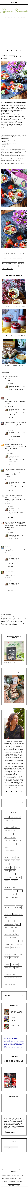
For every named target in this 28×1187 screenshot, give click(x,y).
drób (6, 917)
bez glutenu (8, 890)
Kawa (21, 840)
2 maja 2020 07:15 (15, 547)
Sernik (6, 870)
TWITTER (13, 1169)
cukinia (6, 900)
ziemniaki (18, 977)
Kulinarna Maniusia (14, 386)
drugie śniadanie (17, 914)
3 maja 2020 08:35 (18, 572)
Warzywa (7, 880)
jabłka (18, 924)
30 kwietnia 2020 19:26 (16, 495)
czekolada (13, 900)
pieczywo (19, 944)
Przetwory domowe (15, 864)
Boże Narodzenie (15, 817)
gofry (6, 920)
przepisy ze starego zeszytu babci (13, 954)
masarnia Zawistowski (10, 937)
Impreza (13, 837)
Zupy (14, 887)
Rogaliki (7, 867)
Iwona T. (7, 495)
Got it (17, 1185)
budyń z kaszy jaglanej (16, 258)
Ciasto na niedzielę (10, 823)
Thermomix (7, 874)
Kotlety (19, 843)
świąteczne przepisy (10, 984)
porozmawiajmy (15, 947)
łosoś (6, 981)
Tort (14, 874)
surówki (7, 964)
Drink (21, 833)
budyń (5, 258)
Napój (13, 857)
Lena (6, 376)
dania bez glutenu (9, 904)
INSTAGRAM (23, 1169)
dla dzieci (7, 907)
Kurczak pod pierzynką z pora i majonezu (16, 1019)
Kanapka (15, 840)
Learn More (11, 1185)
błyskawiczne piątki (10, 894)
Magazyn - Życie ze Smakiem (12, 850)
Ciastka (6, 820)
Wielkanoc (14, 880)
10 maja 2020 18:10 (16, 536)
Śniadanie (12, 981)
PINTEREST (15, 1171)
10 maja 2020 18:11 (16, 584)
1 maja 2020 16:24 (18, 523)
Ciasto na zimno (9, 827)
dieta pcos (19, 904)
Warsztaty (18, 877)
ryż (16, 961)
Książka (7, 847)
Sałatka (18, 867)
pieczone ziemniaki (9, 944)
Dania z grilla (8, 833)
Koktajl (7, 843)
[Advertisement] (14, 35)
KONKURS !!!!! (8, 840)
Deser (15, 833)
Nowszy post (7, 272)
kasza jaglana (6, 263)
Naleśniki (7, 857)
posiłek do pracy (9, 951)
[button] (14, 2)
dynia (11, 917)
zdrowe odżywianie (7, 268)
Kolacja (14, 263)
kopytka (16, 930)
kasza (24, 260)
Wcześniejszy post (19, 272)
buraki (15, 890)
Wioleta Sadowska (10, 398)
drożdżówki (8, 914)
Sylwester (13, 870)
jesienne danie (13, 927)
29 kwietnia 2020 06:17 (14, 376)
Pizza (18, 860)
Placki (6, 864)
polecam (20, 263)
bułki (20, 890)
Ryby (12, 867)
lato (17, 934)
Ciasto (12, 820)
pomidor (7, 947)
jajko (6, 927)
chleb (18, 894)
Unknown (7, 444)
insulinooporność (9, 924)
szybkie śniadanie (9, 967)
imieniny (18, 920)
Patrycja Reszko (9, 422)
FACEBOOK (7, 1169)
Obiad (18, 857)
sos (20, 961)
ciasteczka (7, 897)
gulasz (12, 920)
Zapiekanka (7, 887)
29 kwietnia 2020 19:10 (20, 422)
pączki (6, 957)
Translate (16, 1149)
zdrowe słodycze (9, 977)
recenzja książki (9, 961)
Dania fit (4, 260)
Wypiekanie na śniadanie (11, 884)
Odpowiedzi (10, 383)
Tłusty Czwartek (9, 877)
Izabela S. (7, 547)
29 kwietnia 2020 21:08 (17, 444)
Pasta (13, 860)
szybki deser (14, 964)
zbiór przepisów (9, 971)
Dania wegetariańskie (14, 260)
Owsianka (7, 860)
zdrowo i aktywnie (10, 469)
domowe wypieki (16, 907)
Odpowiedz (8, 380)
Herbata (7, 837)
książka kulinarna (9, 934)
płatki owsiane (14, 957)
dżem (16, 917)
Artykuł (7, 817)
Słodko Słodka (9, 572)
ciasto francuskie (17, 897)
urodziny (18, 967)
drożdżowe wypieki (10, 910)
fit (20, 917)
